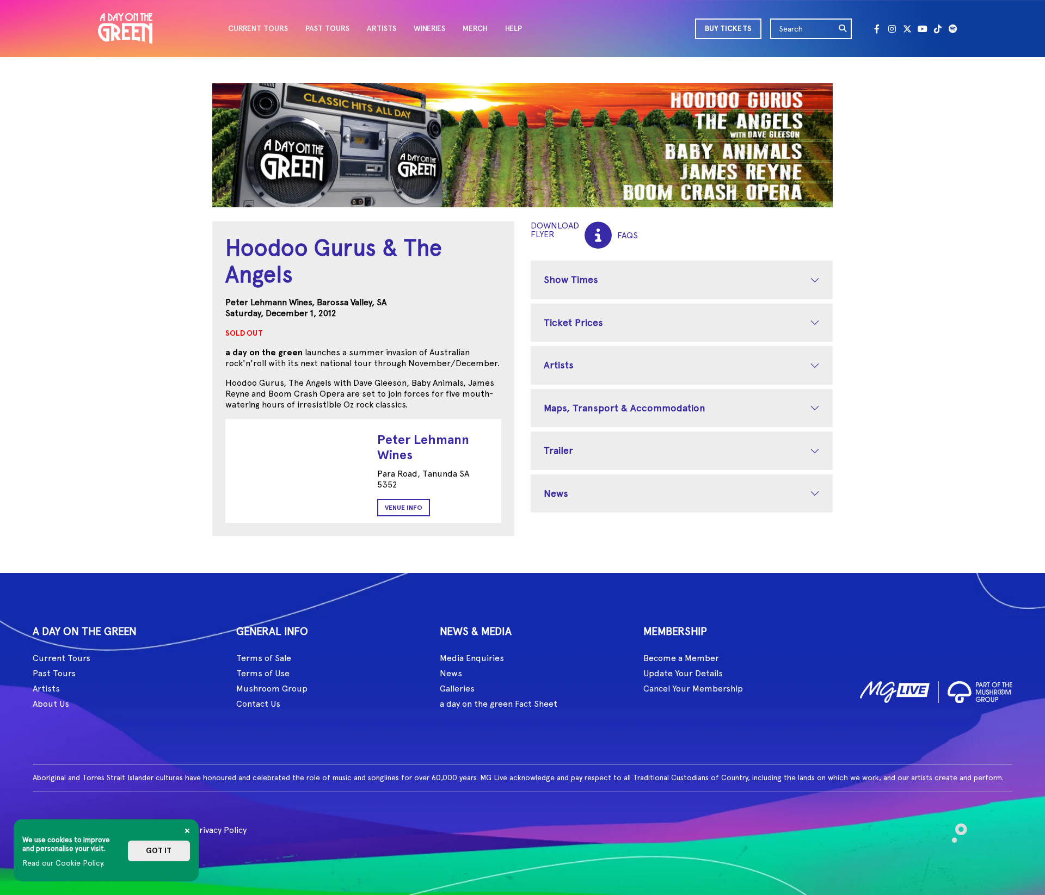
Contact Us (258, 704)
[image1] (895, 690)
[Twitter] (907, 28)
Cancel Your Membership (693, 688)
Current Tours (61, 658)
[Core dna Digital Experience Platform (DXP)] (955, 828)
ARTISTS (381, 28)
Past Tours (54, 673)
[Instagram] (892, 28)
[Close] (187, 831)
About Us (51, 704)
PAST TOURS (327, 28)
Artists (559, 365)
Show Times (571, 279)
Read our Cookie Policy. (63, 863)
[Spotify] (953, 28)
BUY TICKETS (728, 28)
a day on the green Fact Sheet (498, 704)
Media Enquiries (472, 658)
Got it (158, 850)
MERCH (475, 28)
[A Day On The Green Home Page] (125, 28)
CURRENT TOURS (258, 28)
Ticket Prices (573, 322)
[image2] (980, 690)
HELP (513, 28)
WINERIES (429, 28)
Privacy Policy (220, 830)
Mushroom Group (272, 688)
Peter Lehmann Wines (423, 446)
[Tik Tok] (937, 28)
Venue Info (403, 507)
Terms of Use (263, 673)
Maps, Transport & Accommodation (624, 407)
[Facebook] (876, 28)
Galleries (457, 688)
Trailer (558, 450)
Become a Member (681, 658)
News (556, 493)
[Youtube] (922, 28)
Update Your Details (683, 673)
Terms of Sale (263, 658)
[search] (843, 28)
